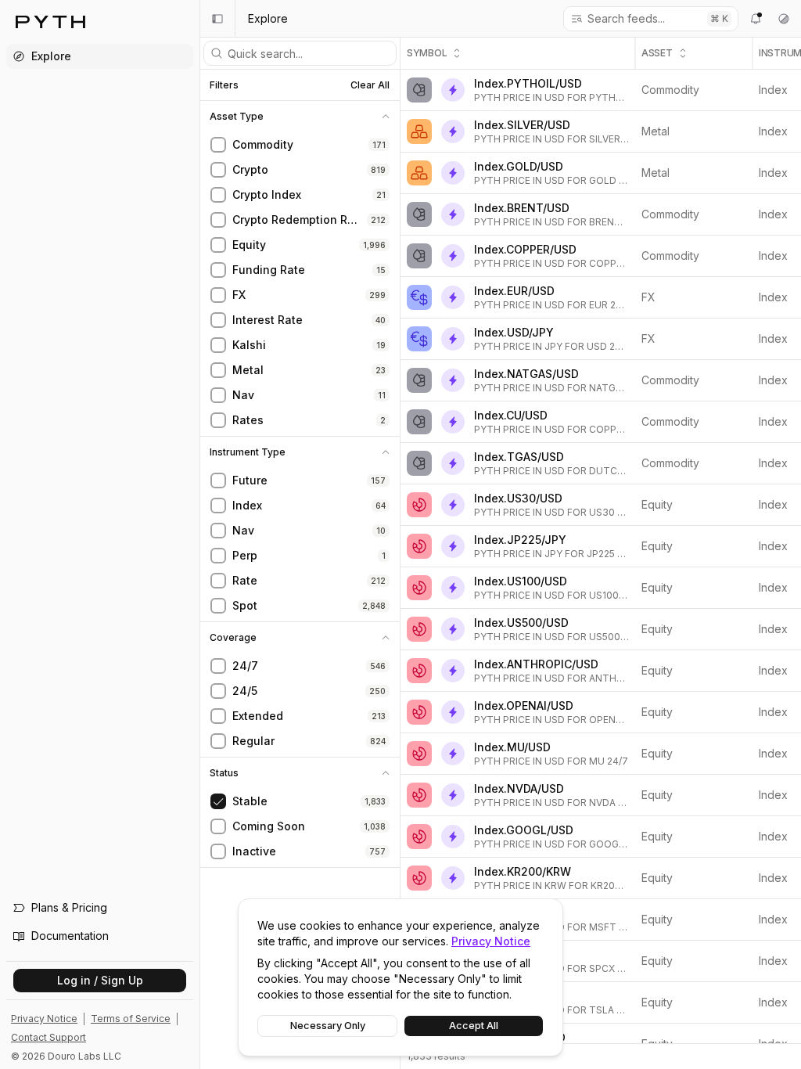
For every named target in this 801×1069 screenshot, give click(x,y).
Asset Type (237, 116)
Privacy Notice (490, 941)
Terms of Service (131, 1018)
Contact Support (48, 1037)
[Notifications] (756, 19)
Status (224, 773)
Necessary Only (327, 1025)
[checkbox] (218, 145)
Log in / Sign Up (100, 980)
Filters (224, 85)
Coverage (233, 637)
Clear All (370, 85)
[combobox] (642, 18)
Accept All (473, 1025)
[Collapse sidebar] (217, 19)
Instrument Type (248, 452)
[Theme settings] (784, 19)
